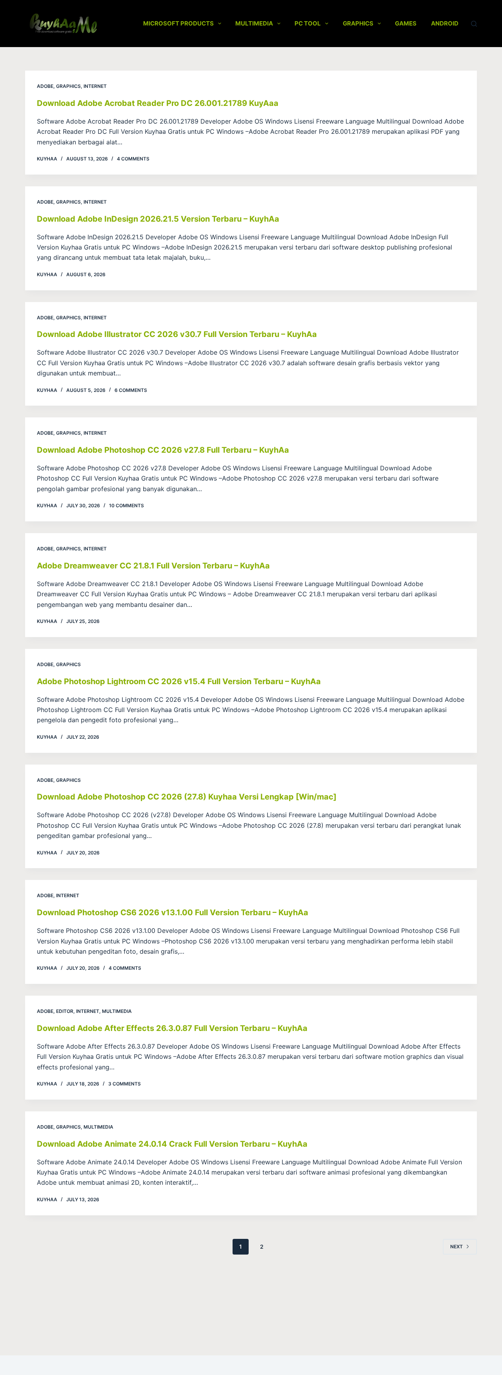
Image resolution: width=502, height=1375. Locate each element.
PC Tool (308, 23)
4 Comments (133, 159)
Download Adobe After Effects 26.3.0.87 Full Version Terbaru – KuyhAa (172, 1028)
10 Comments (126, 505)
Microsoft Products (178, 23)
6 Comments (131, 390)
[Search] (474, 24)
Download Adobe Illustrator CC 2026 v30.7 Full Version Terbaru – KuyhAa (177, 334)
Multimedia (254, 23)
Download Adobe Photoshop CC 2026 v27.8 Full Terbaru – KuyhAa (163, 450)
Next (456, 1246)
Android (444, 23)
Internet (95, 86)
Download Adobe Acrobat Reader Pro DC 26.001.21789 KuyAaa (157, 103)
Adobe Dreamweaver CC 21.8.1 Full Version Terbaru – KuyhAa (153, 565)
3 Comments (124, 1084)
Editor (64, 1011)
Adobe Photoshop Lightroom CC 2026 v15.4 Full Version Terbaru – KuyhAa (179, 681)
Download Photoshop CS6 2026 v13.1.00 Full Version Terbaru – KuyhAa (172, 912)
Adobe (45, 86)
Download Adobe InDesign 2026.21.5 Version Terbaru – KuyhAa (158, 219)
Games (406, 23)
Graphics (358, 23)
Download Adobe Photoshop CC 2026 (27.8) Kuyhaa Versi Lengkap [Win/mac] (186, 796)
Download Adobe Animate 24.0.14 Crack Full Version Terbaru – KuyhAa (172, 1144)
